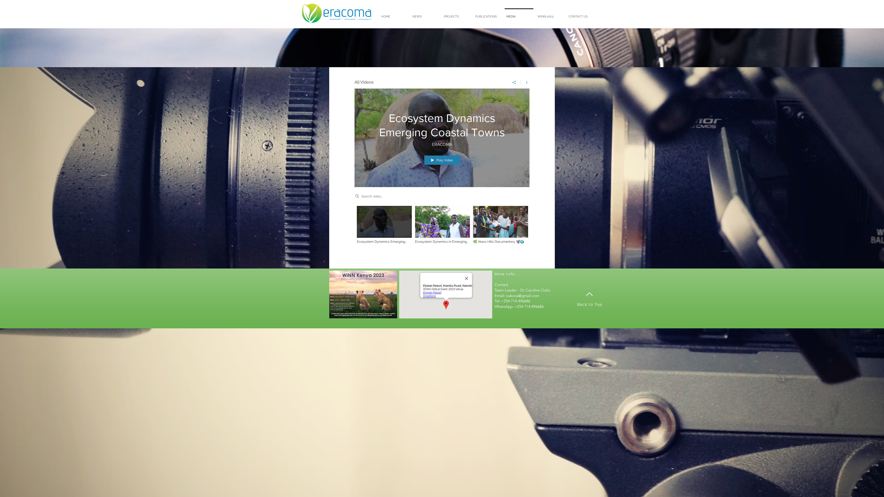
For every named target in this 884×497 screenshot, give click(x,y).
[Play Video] (384, 224)
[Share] (514, 82)
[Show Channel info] (525, 82)
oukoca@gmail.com (522, 295)
